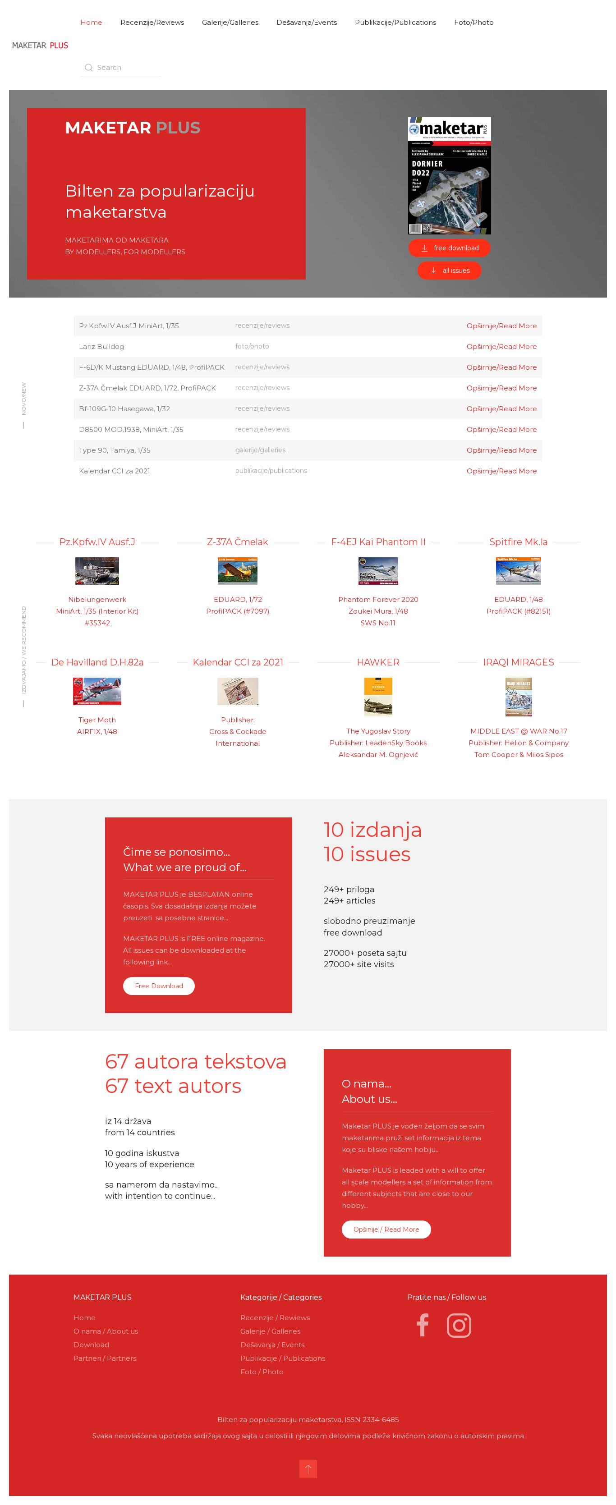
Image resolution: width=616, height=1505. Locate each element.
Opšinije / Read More (386, 1229)
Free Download (159, 986)
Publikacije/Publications (395, 22)
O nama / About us (106, 1331)
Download (91, 1344)
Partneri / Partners (105, 1358)
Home (91, 22)
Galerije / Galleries (270, 1331)
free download (456, 248)
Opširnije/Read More (502, 325)
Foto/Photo (474, 22)
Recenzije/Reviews (152, 22)
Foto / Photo (262, 1371)
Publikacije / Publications (282, 1358)
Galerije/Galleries (230, 22)
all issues (456, 270)
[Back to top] (308, 1469)
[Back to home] (40, 45)
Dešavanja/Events (306, 22)
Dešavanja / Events (272, 1344)
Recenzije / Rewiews (275, 1317)
